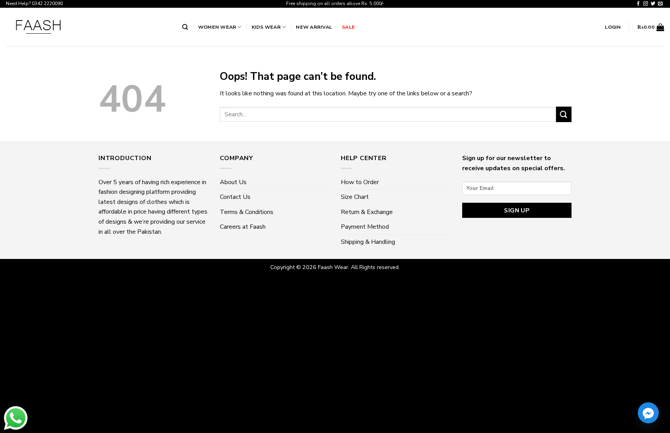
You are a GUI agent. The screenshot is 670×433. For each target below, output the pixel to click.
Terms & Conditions (246, 212)
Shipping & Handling (368, 242)
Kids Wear (266, 27)
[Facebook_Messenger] (648, 412)
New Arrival (314, 27)
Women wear (217, 27)
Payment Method (365, 227)
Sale (348, 27)
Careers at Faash (243, 227)
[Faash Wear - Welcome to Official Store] (88, 27)
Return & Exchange (367, 212)
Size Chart (355, 197)
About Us (233, 182)
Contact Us (235, 197)
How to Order (360, 182)
